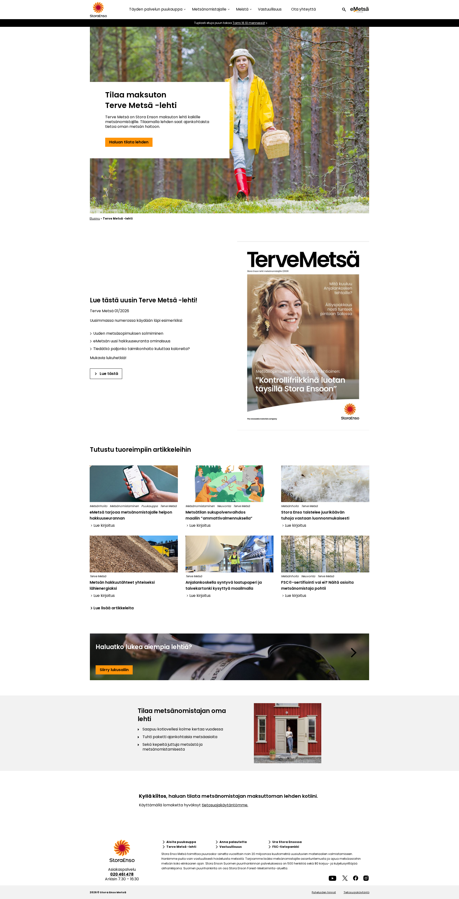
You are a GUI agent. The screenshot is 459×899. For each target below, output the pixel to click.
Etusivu (95, 218)
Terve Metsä (168, 506)
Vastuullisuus (270, 9)
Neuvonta (224, 506)
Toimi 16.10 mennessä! (249, 23)
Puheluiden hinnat (324, 892)
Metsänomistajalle (209, 9)
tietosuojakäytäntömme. (225, 805)
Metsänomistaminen (124, 506)
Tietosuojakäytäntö (356, 892)
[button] (344, 9)
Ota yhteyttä (303, 9)
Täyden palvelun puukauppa (155, 9)
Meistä (242, 9)
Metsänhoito (98, 506)
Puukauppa (149, 506)
